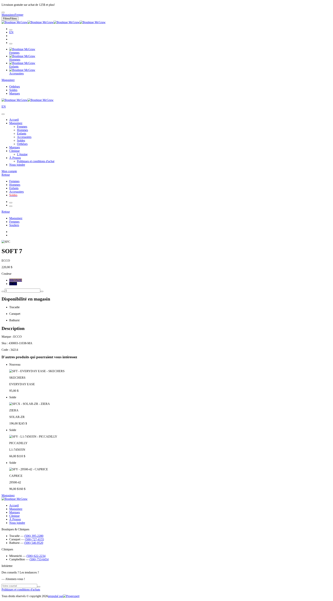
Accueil (14, 119)
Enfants (21, 133)
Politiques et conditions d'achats (21, 589)
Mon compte (9, 171)
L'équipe (22, 154)
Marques (14, 93)
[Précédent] (10, 202)
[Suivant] (10, 206)
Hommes (22, 130)
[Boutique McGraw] (54, 22)
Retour (6, 174)
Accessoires (24, 137)
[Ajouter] (41, 291)
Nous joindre (17, 164)
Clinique (14, 150)
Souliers (14, 225)
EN (11, 32)
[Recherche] (10, 29)
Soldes (13, 90)
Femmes (22, 126)
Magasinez (8, 80)
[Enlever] (3, 291)
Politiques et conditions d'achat (35, 161)
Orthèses (14, 86)
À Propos (15, 157)
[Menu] (10, 43)
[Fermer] (3, 114)
